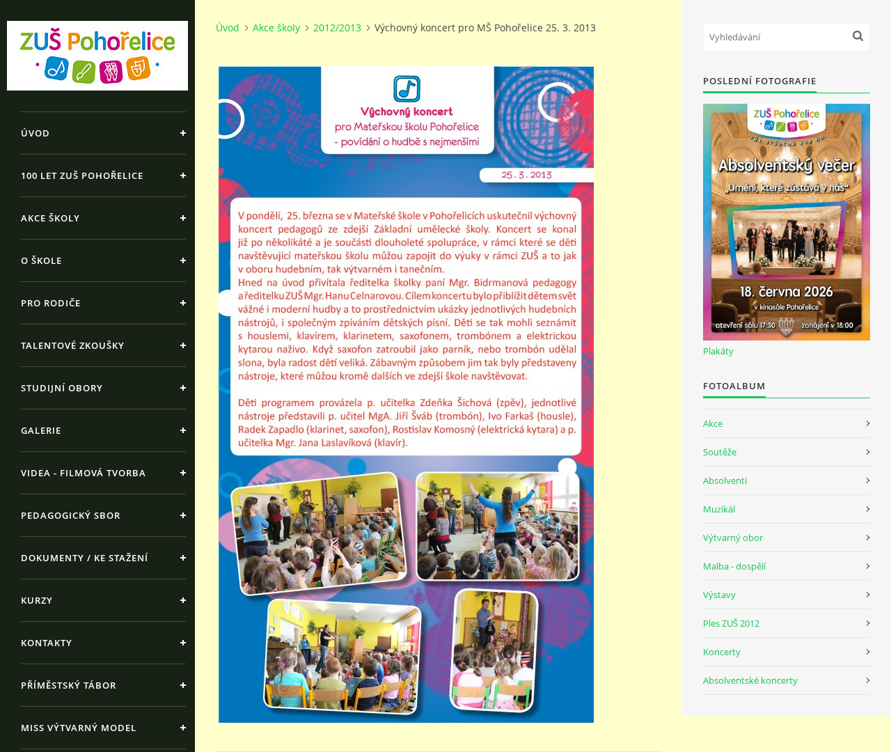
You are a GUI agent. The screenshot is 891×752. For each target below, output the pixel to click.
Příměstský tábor (68, 685)
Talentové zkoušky (73, 345)
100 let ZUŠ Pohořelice (82, 175)
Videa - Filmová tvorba (83, 473)
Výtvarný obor (733, 537)
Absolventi (725, 480)
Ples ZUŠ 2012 (731, 623)
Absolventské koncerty (750, 680)
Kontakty (46, 642)
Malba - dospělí (734, 566)
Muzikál (719, 509)
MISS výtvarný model (78, 727)
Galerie (41, 430)
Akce (713, 423)
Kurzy (37, 600)
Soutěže (719, 452)
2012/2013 (337, 27)
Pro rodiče (51, 303)
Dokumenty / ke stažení (84, 557)
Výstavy (719, 594)
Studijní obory (62, 388)
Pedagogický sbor (70, 515)
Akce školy (50, 218)
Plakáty (718, 351)
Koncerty (722, 651)
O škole (41, 260)
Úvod (35, 133)
